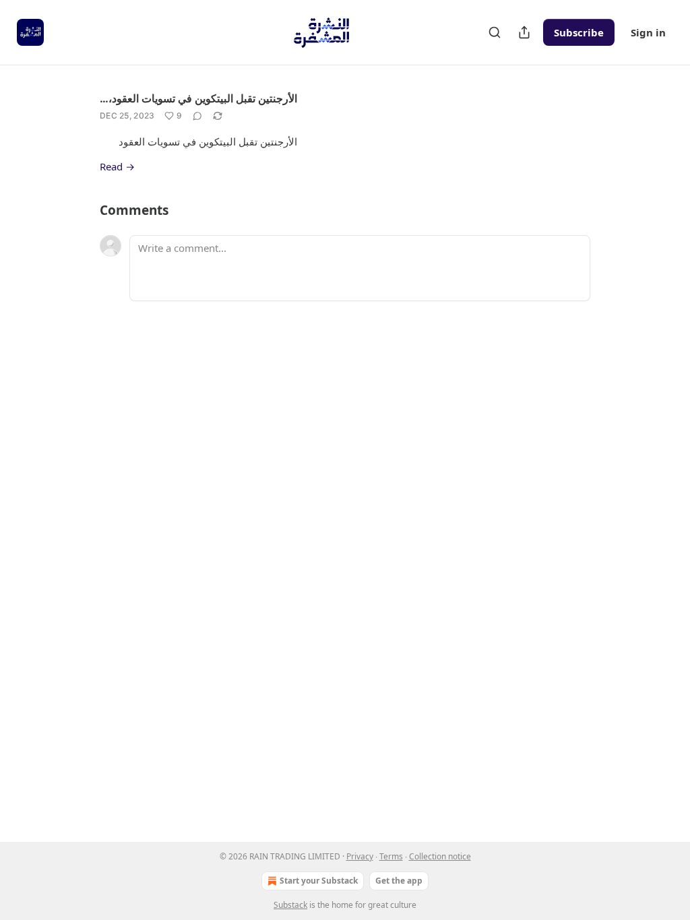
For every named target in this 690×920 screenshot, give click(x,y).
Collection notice (440, 856)
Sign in (648, 32)
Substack (290, 905)
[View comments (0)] (197, 116)
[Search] (494, 32)
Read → (117, 166)
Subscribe (579, 32)
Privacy (359, 856)
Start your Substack (319, 880)
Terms (391, 856)
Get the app (398, 880)
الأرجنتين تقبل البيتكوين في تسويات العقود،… (198, 98)
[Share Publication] (524, 32)
